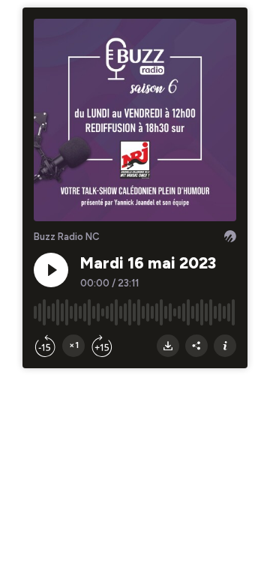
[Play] (51, 270)
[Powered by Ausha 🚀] (230, 236)
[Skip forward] (102, 345)
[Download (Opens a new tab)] (168, 345)
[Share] (196, 345)
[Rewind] (45, 345)
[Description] (225, 345)
